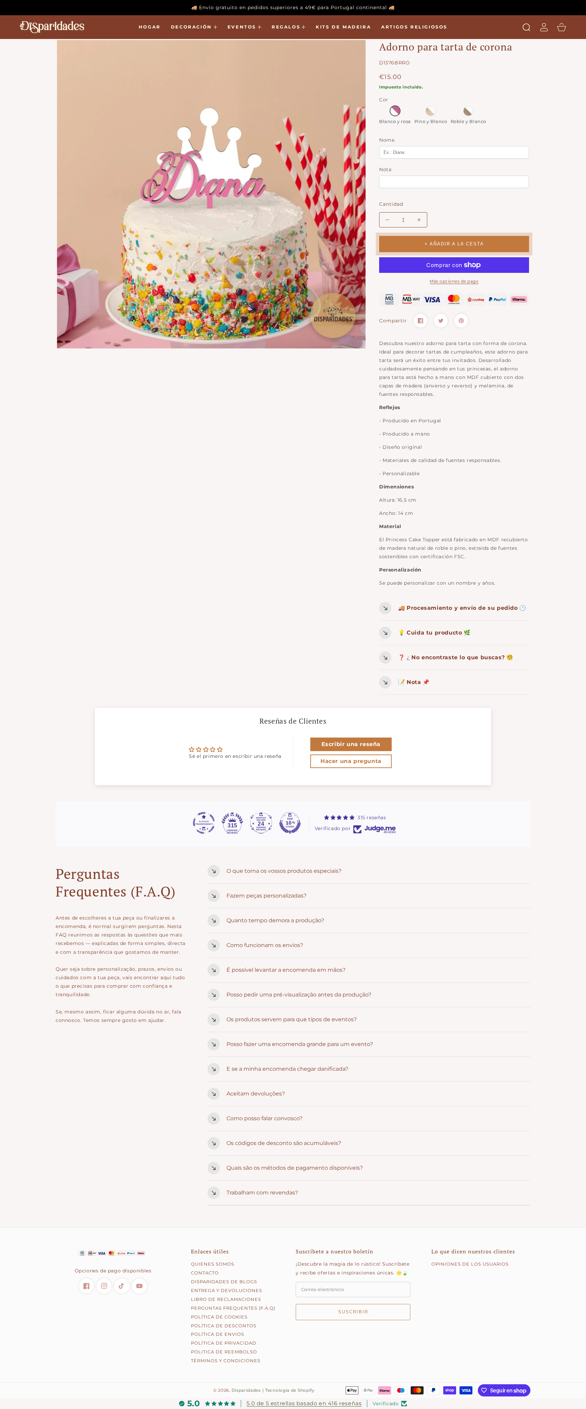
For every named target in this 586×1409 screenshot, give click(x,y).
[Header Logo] (55, 27)
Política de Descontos (223, 1325)
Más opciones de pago (454, 281)
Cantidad (391, 204)
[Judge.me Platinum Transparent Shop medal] (204, 823)
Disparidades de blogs (224, 1281)
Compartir (393, 321)
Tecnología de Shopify (290, 1390)
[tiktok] (121, 1286)
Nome (386, 140)
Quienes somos (212, 1264)
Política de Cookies (219, 1317)
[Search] (526, 27)
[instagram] (104, 1286)
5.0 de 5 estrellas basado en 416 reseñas (304, 1403)
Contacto (205, 1272)
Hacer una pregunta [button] (351, 761)
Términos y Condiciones (225, 1360)
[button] (194, 27)
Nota (385, 169)
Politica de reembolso (224, 1351)
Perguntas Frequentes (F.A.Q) (233, 1308)
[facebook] (86, 1286)
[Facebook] (420, 320)
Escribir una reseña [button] (350, 744)
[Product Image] (211, 194)
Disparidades (246, 1390)
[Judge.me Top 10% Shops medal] (290, 823)
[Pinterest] (461, 320)
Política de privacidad (223, 1343)
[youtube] (139, 1286)
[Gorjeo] (441, 320)
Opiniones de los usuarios (470, 1264)
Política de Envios (217, 1334)
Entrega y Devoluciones (226, 1290)
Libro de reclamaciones (226, 1299)
